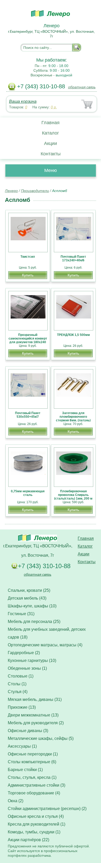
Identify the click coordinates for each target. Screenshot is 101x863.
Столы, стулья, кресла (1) (32, 777)
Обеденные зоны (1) (27, 668)
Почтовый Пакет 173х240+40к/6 (73, 258)
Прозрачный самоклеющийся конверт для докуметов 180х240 (28, 338)
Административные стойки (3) (36, 785)
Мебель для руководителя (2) (36, 723)
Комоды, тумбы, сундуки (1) (34, 832)
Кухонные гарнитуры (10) (32, 660)
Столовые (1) (20, 676)
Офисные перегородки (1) (33, 754)
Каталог (50, 133)
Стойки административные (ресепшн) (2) (47, 808)
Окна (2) (15, 801)
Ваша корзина (23, 101)
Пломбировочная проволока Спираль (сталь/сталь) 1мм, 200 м (73, 494)
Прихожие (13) (22, 707)
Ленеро (11, 191)
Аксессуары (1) (22, 746)
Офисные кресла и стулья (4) (36, 816)
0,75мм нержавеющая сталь (28, 493)
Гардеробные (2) (24, 652)
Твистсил (27, 256)
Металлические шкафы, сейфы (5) (41, 738)
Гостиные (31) (21, 614)
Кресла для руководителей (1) (36, 824)
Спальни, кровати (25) (29, 590)
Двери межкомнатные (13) (33, 715)
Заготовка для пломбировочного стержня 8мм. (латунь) (73, 416)
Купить (27, 275)
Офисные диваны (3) (28, 730)
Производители (35, 191)
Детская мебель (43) (27, 598)
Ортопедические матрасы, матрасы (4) (45, 645)
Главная (50, 122)
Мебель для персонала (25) (34, 621)
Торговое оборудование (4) (34, 793)
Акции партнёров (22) (28, 840)
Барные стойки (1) (25, 769)
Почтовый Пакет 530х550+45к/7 (27, 415)
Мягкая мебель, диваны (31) (35, 699)
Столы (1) (17, 684)
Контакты (51, 153)
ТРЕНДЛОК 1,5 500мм (73, 335)
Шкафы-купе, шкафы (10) (32, 606)
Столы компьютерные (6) (32, 762)
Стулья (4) (17, 691)
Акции (50, 143)
